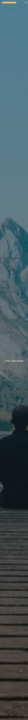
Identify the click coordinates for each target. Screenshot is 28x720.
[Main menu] (26, 2)
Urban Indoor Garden (8, 2)
